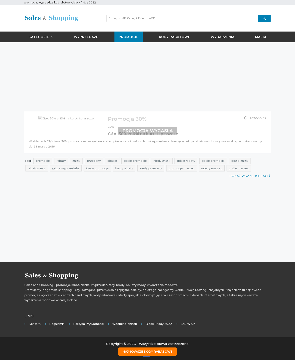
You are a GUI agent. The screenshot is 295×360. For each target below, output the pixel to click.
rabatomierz (37, 168)
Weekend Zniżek (124, 323)
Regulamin (57, 323)
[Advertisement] (147, 77)
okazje (112, 160)
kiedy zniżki (162, 160)
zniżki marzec (239, 168)
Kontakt (35, 323)
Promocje (128, 37)
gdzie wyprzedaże (65, 168)
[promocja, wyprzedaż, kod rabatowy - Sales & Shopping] (51, 18)
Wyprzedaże (86, 37)
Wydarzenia (223, 37)
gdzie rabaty (186, 160)
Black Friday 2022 (159, 323)
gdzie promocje (135, 160)
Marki (260, 37)
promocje (43, 160)
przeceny (94, 160)
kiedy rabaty (124, 168)
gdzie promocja (213, 160)
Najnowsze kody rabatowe (148, 352)
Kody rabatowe (174, 37)
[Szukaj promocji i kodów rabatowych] (264, 18)
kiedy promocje (97, 168)
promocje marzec (182, 168)
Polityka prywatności (88, 323)
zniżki (76, 160)
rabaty (61, 160)
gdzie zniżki (239, 160)
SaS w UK (188, 323)
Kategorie (39, 37)
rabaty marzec (211, 168)
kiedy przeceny (151, 168)
